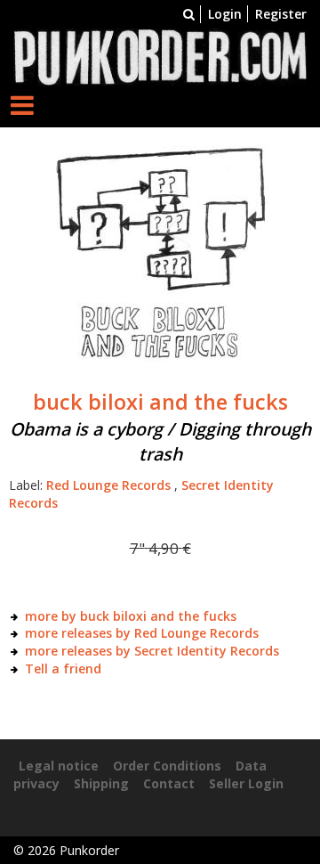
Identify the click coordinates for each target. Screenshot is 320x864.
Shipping (101, 783)
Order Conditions (167, 765)
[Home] (160, 55)
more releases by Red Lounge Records (142, 632)
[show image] (160, 255)
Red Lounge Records (108, 485)
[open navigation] (22, 104)
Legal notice (59, 765)
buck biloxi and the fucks (160, 401)
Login (225, 13)
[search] (189, 13)
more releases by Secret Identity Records (152, 650)
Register (281, 13)
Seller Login (246, 783)
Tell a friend (63, 668)
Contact (169, 783)
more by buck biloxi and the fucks (130, 615)
